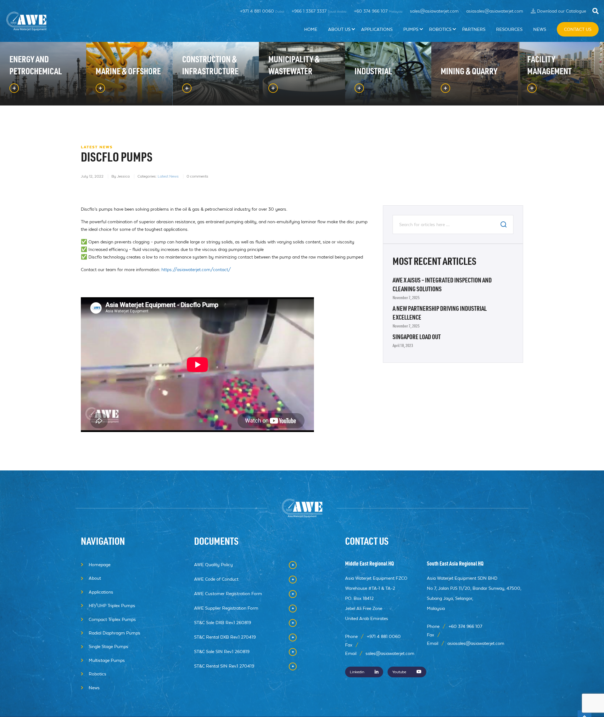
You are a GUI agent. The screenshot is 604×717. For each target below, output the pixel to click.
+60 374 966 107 (378, 11)
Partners (473, 29)
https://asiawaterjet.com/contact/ (196, 269)
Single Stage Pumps (108, 646)
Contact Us (577, 29)
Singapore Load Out (417, 338)
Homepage (99, 564)
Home (310, 29)
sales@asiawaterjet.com (434, 11)
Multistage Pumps (107, 660)
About (95, 578)
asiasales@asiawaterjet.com (494, 11)
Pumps (410, 29)
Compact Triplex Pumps (112, 619)
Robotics (440, 29)
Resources (509, 29)
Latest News (168, 176)
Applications (377, 29)
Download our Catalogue (561, 11)
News (539, 29)
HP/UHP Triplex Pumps (112, 605)
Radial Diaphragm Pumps (114, 632)
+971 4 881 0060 (262, 11)
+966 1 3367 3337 (319, 11)
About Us (339, 29)
